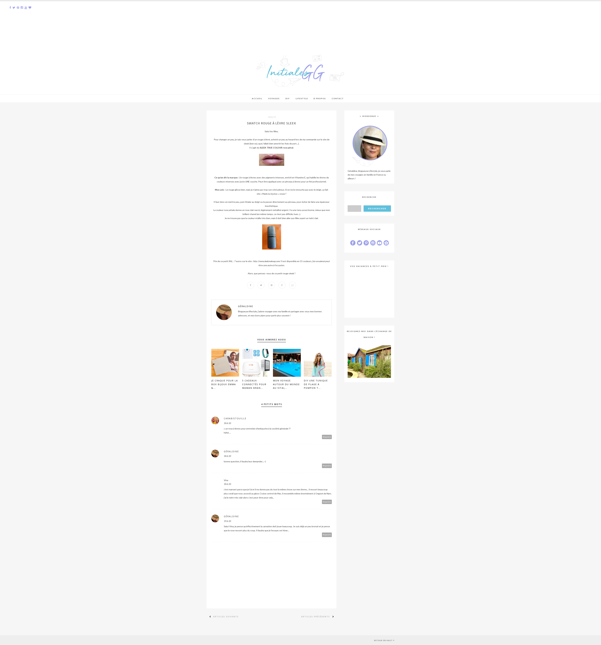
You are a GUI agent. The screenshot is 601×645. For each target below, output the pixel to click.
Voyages (274, 98)
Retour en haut (383, 640)
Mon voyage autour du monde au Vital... (286, 384)
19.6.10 (227, 521)
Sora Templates (228, 640)
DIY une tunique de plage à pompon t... (316, 384)
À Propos (319, 98)
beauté (272, 117)
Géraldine (245, 306)
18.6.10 (227, 423)
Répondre (327, 437)
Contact (338, 98)
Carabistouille (235, 418)
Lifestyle (302, 98)
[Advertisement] (94, 23)
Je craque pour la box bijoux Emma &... (224, 384)
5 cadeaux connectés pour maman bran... (254, 384)
